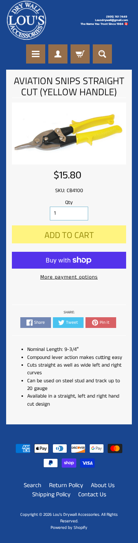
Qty (69, 202)
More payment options (69, 277)
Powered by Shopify (69, 528)
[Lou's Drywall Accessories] (26, 20)
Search (32, 485)
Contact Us (92, 494)
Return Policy (66, 485)
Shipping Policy (51, 494)
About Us (103, 485)
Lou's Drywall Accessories (76, 515)
